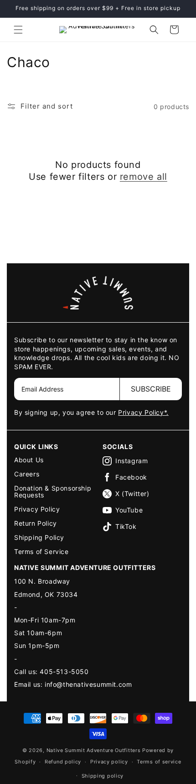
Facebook (131, 477)
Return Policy (35, 523)
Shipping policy (103, 776)
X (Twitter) (132, 493)
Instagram (131, 461)
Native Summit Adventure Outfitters (93, 750)
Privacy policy (109, 761)
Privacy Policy (37, 509)
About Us (29, 460)
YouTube (129, 510)
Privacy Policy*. (143, 412)
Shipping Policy (39, 537)
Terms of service (159, 761)
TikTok (126, 526)
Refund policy (63, 761)
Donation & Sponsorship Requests (52, 491)
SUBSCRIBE (151, 388)
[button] (18, 30)
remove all (143, 176)
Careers (26, 474)
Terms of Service (41, 551)
